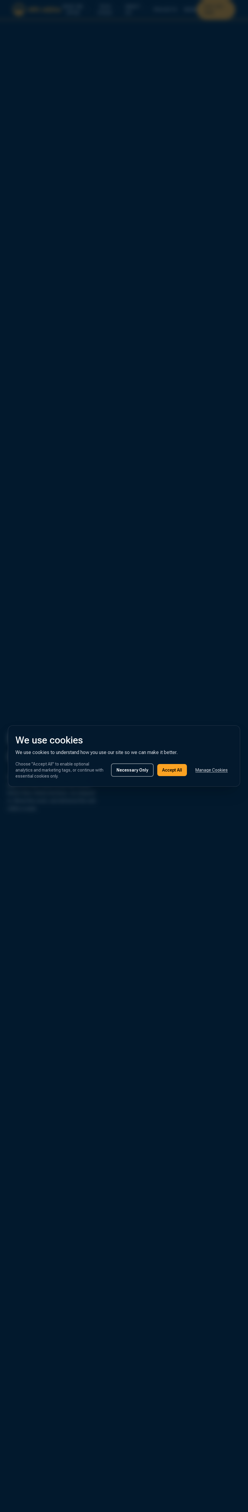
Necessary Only (132, 770)
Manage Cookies (211, 770)
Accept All (172, 770)
